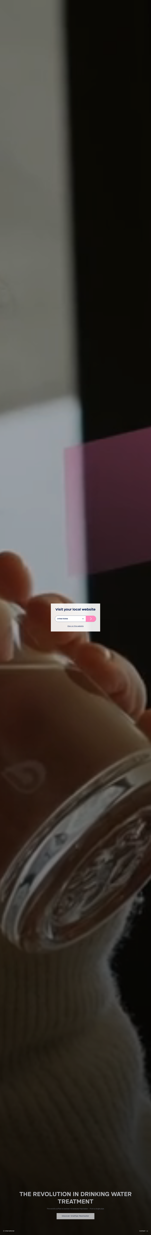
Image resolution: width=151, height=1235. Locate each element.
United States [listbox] (62, 619)
